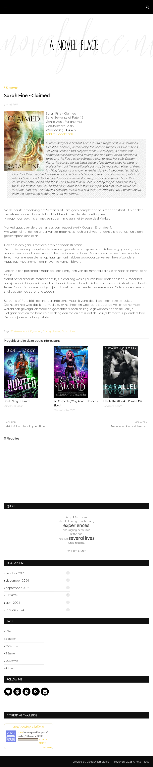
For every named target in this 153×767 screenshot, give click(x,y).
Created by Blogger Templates (91, 761)
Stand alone (68, 331)
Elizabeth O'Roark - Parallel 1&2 (122, 401)
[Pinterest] (17, 692)
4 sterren (11, 668)
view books (47, 746)
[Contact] (45, 692)
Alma (20, 732)
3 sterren (11, 653)
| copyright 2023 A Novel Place (131, 761)
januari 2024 (37, 610)
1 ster (9, 631)
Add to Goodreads (59, 134)
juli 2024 (37, 595)
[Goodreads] (26, 692)
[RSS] (36, 692)
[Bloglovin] (8, 692)
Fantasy (47, 331)
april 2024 (37, 603)
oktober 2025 (37, 573)
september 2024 (37, 588)
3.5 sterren (16, 331)
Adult (26, 331)
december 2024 (37, 580)
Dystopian (35, 331)
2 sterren (11, 638)
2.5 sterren (12, 646)
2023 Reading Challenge (28, 726)
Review (57, 331)
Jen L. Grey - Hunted (16, 401)
